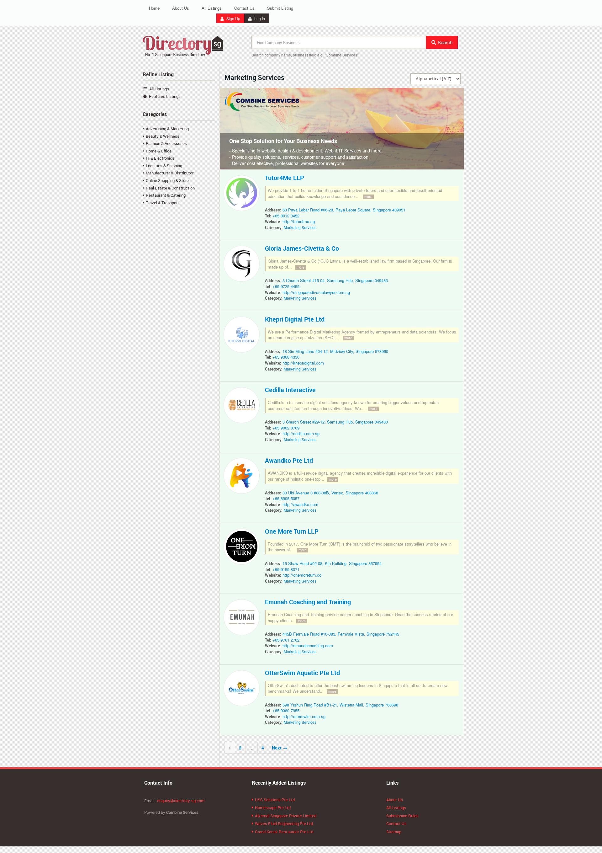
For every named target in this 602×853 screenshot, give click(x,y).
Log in (259, 18)
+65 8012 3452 (285, 216)
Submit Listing (280, 8)
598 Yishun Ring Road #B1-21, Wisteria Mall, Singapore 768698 (340, 705)
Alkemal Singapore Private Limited (285, 815)
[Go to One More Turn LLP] (243, 548)
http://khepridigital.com (303, 363)
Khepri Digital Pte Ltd (295, 319)
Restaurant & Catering (166, 195)
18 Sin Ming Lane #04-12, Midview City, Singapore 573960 (335, 351)
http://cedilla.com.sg (301, 433)
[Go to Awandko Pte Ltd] (243, 477)
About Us (180, 8)
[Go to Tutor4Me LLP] (243, 194)
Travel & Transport (162, 202)
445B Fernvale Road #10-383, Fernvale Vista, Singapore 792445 (341, 634)
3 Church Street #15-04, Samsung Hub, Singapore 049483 (335, 280)
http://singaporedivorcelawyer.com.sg (316, 292)
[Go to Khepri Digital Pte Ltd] (243, 336)
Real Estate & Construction (170, 188)
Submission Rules (402, 815)
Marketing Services (300, 227)
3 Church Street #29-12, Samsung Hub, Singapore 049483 (335, 422)
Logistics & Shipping (164, 165)
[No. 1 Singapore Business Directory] (183, 45)
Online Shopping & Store (167, 180)
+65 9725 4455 (285, 286)
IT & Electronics (160, 158)
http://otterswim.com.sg (304, 716)
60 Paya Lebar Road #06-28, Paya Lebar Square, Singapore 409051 (344, 210)
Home (154, 8)
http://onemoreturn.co (302, 575)
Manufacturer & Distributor (169, 173)
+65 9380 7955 (285, 710)
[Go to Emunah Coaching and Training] (243, 619)
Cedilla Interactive (290, 390)
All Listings (212, 8)
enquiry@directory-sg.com (180, 800)
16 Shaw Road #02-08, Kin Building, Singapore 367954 (332, 563)
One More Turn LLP (292, 531)
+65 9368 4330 (285, 357)
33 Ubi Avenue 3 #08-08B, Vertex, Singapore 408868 (330, 493)
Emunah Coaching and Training (308, 602)
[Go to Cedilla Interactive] (243, 406)
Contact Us (244, 8)
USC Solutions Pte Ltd (275, 799)
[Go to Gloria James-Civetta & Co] (243, 265)
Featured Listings (165, 96)
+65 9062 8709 (285, 428)
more (368, 197)
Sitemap (393, 831)
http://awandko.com (300, 504)
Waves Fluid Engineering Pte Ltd (284, 823)
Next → (279, 747)
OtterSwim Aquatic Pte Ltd (302, 673)
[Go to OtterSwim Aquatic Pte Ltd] (243, 689)
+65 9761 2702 (285, 640)
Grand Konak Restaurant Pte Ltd (284, 831)
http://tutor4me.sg (299, 221)
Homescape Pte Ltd (273, 807)
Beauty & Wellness (162, 136)
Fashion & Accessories (166, 143)
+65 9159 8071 (285, 569)
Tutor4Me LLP (284, 177)
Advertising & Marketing (167, 128)
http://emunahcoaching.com (308, 645)
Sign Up (232, 18)
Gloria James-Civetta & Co (302, 248)
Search (445, 42)
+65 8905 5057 (285, 498)
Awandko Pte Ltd (289, 460)
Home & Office (159, 151)
